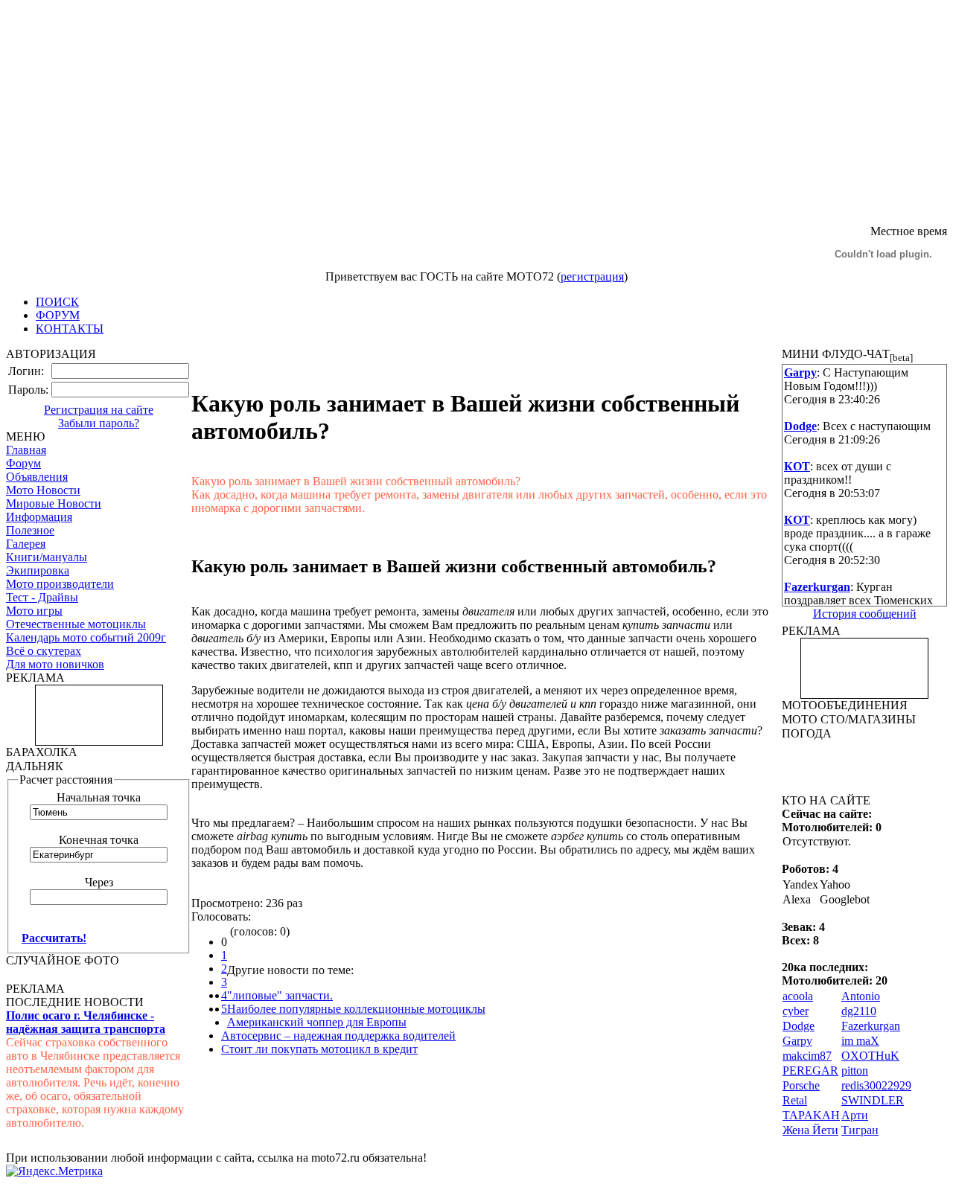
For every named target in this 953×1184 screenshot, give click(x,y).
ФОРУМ (58, 315)
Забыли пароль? (98, 423)
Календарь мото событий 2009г (86, 637)
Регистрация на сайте (98, 409)
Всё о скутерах (43, 650)
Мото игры (34, 610)
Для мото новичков (55, 664)
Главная (26, 450)
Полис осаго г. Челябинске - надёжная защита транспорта (85, 1022)
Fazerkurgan (870, 1026)
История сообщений (865, 613)
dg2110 (858, 1011)
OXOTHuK (870, 1055)
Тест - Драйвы (42, 597)
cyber (796, 1011)
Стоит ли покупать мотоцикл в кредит (319, 1049)
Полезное (30, 530)
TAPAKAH (811, 1115)
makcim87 (807, 1055)
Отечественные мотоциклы (76, 624)
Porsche (801, 1085)
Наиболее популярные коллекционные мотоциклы (356, 1008)
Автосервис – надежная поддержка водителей (338, 1035)
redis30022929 (876, 1085)
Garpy (797, 1040)
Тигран (860, 1130)
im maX (860, 1040)
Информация (39, 517)
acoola (798, 996)
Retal (795, 1100)
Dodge (799, 1026)
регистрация (592, 276)
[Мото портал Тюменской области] (210, 220)
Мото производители (60, 583)
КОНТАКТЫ (69, 328)
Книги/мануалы (46, 557)
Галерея (25, 543)
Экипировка (37, 570)
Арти (854, 1115)
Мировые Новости (53, 503)
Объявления (37, 476)
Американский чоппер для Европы (317, 1022)
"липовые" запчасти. (280, 995)
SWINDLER (872, 1100)
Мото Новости (43, 490)
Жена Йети (810, 1130)
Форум (23, 463)
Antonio (860, 996)
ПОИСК (57, 301)
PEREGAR (810, 1070)
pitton (854, 1070)
